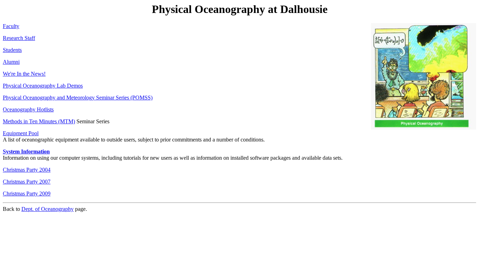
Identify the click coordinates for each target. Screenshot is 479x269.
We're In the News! (24, 74)
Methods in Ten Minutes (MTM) (39, 121)
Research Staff (19, 38)
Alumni (11, 62)
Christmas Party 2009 (26, 193)
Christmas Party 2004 (26, 170)
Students (12, 50)
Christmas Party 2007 (26, 182)
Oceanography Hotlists (28, 109)
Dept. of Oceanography (47, 209)
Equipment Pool (21, 133)
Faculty (11, 26)
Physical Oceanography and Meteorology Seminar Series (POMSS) (78, 98)
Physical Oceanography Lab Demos (43, 86)
